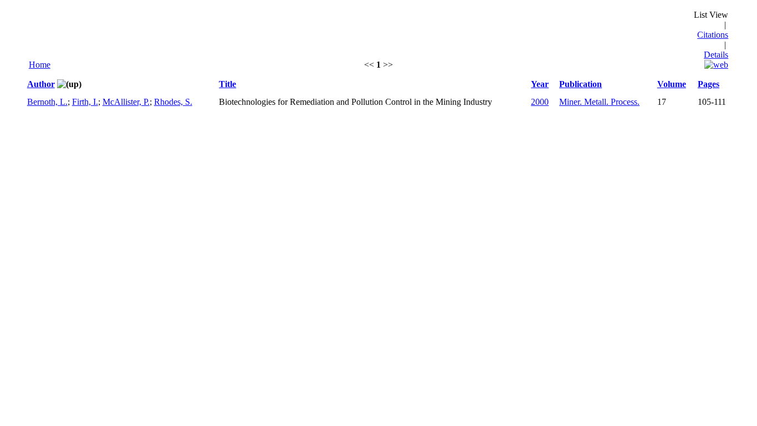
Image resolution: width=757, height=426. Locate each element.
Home (39, 64)
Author (41, 84)
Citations (712, 34)
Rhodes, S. (173, 101)
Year (540, 84)
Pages (708, 84)
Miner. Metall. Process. (599, 101)
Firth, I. (85, 101)
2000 (540, 101)
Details (716, 54)
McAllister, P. (126, 101)
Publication (580, 84)
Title (227, 84)
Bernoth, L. (47, 101)
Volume (671, 84)
